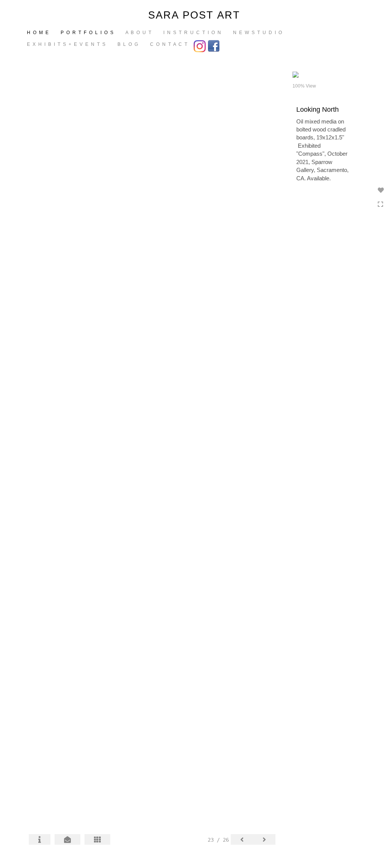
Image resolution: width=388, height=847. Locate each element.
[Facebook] (215, 45)
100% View (304, 86)
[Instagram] (201, 45)
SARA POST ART (194, 15)
